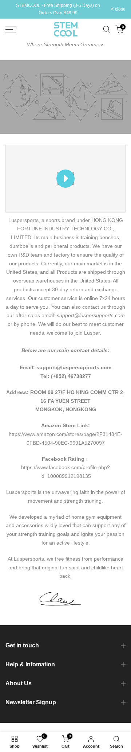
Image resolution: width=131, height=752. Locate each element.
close (120, 9)
